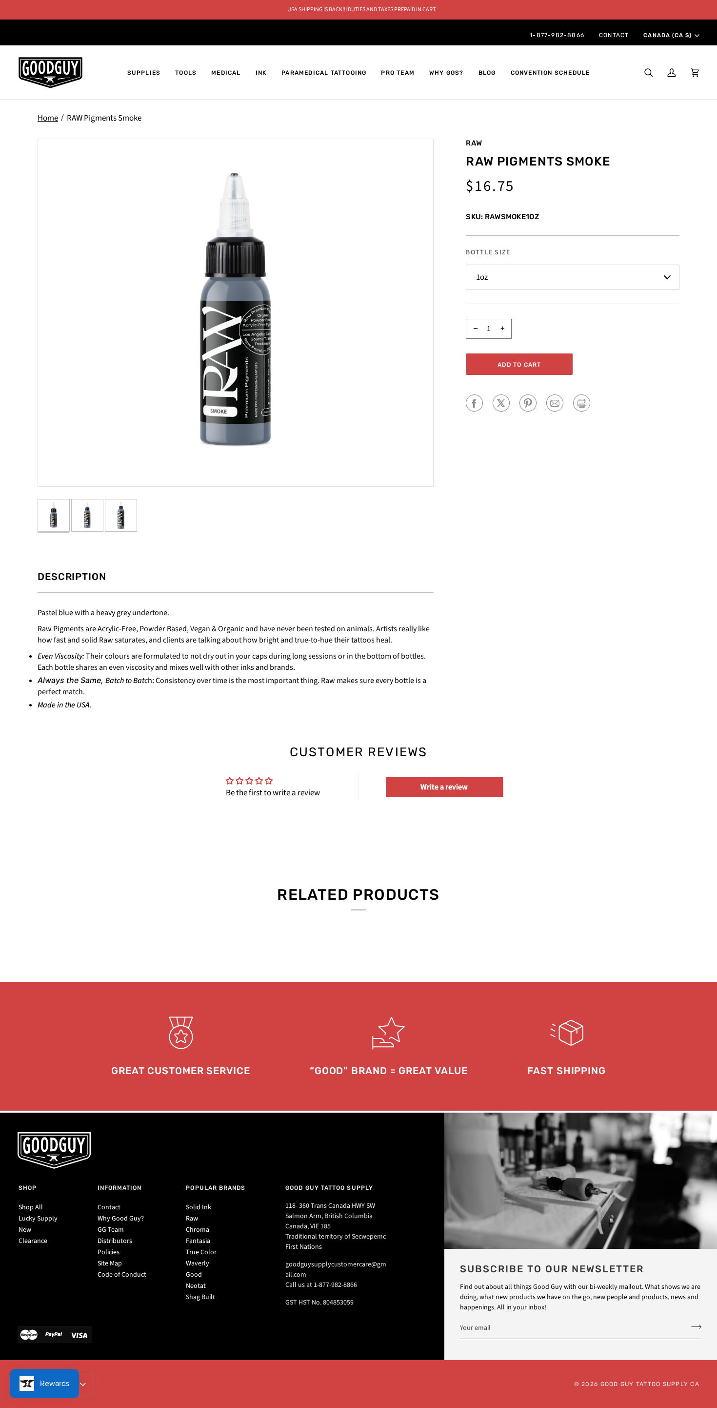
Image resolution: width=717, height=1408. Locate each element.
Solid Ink (198, 1207)
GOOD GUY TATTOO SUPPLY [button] (329, 1187)
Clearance (33, 1241)
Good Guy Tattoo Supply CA (650, 1384)
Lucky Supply (38, 1218)
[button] (144, 73)
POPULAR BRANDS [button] (215, 1187)
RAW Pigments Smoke (104, 118)
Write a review (444, 787)
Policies (109, 1252)
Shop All (31, 1207)
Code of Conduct (122, 1275)
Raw (474, 143)
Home (48, 118)
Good (194, 1275)
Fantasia (198, 1241)
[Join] (693, 1326)
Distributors (115, 1241)
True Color (201, 1252)
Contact (109, 1207)
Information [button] (120, 1187)
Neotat (196, 1286)
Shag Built (200, 1297)
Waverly (197, 1263)
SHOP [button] (28, 1187)
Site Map (110, 1263)
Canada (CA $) (667, 35)
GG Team (111, 1230)
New (25, 1230)
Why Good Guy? (121, 1218)
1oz (482, 277)
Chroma (197, 1230)
